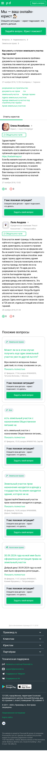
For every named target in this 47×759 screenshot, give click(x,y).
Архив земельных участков (14, 106)
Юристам (8, 645)
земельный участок (10, 94)
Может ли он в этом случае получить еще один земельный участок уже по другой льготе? (21, 353)
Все (10, 410)
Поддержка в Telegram (15, 674)
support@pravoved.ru (15, 669)
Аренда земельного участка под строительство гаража (16, 101)
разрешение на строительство (15, 88)
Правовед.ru (10, 632)
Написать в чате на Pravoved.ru (19, 664)
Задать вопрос (38, 3)
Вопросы (6, 40)
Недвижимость (19, 40)
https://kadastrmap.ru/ (12, 156)
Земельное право (9, 43)
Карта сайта (7, 717)
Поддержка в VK (13, 678)
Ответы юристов (11, 116)
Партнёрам (9, 651)
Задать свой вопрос (23, 212)
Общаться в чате (14, 135)
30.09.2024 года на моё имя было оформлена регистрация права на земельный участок (23, 559)
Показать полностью (14, 369)
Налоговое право (16, 547)
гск (24, 91)
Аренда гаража (28, 94)
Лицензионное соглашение (13, 713)
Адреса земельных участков (14, 97)
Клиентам (8, 638)
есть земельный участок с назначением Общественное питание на (20, 421)
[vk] (3, 723)
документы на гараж (11, 91)
